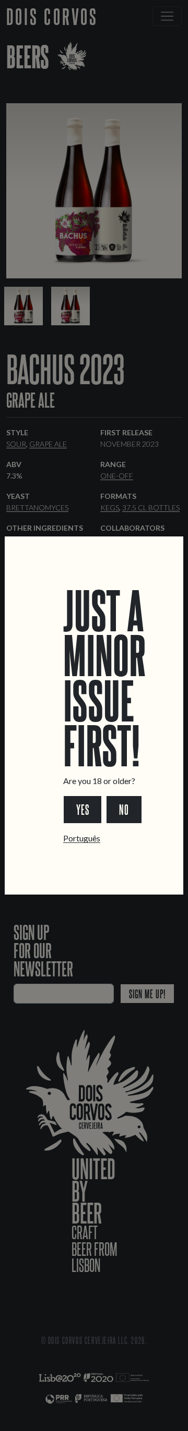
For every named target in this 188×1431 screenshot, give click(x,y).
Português (81, 838)
